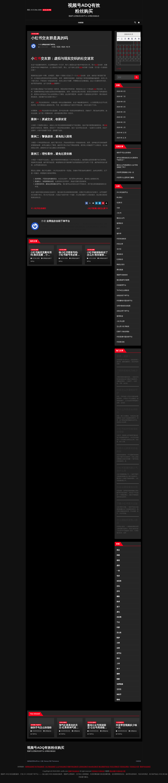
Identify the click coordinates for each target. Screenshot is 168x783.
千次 (118, 622)
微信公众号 (121, 218)
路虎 (118, 601)
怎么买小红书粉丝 (123, 326)
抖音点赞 (120, 244)
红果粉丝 (120, 259)
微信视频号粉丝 (103, 767)
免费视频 (120, 684)
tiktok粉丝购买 (93, 767)
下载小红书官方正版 (127, 503)
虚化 (118, 612)
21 (132, 55)
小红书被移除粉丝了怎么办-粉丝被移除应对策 (97, 255)
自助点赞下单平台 (123, 311)
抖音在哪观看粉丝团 (127, 487)
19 (125, 55)
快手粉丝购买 (39, 767)
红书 (37, 58)
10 (118, 51)
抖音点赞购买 (114, 767)
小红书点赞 (121, 321)
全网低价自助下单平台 (48, 44)
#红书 (68, 47)
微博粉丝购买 (30, 767)
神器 (118, 555)
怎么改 (119, 632)
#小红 (54, 47)
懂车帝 (119, 233)
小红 (94, 89)
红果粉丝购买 (83, 767)
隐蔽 (118, 679)
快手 (118, 228)
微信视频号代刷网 (123, 280)
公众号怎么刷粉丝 (92, 722)
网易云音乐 (121, 264)
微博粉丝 (120, 223)
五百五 (119, 689)
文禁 (118, 643)
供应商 (119, 617)
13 (129, 51)
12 (125, 51)
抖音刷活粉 (121, 342)
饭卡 (118, 668)
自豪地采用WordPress (33, 761)
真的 (80, 67)
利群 (118, 627)
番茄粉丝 (120, 254)
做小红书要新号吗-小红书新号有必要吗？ (68, 255)
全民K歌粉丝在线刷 (123, 306)
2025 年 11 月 (121, 138)
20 (129, 55)
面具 (118, 658)
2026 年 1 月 (121, 127)
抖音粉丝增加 (124, 767)
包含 (118, 576)
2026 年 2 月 (121, 122)
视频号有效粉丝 (122, 275)
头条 (118, 208)
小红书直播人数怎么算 (97, 208)
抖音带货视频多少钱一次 (125, 172)
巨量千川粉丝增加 (123, 331)
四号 (118, 591)
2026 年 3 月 (121, 117)
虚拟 (118, 565)
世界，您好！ (124, 356)
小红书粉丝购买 (50, 767)
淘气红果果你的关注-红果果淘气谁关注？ (68, 727)
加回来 (119, 581)
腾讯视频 (120, 269)
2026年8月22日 (37, 731)
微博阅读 (120, 316)
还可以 (119, 653)
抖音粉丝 (95, 771)
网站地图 (112, 771)
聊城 (118, 699)
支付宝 (119, 249)
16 (139, 51)
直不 (118, 607)
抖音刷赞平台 (121, 285)
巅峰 (118, 674)
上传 (118, 663)
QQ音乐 (119, 202)
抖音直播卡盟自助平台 (124, 337)
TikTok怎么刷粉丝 (123, 290)
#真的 (63, 47)
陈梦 (118, 637)
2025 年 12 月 (121, 132)
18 (122, 55)
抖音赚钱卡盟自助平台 (124, 300)
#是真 (58, 47)
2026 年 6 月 (121, 101)
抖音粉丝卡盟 (134, 767)
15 (135, 51)
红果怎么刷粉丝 (63, 722)
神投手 (119, 694)
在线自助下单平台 (123, 295)
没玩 (118, 586)
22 (135, 55)
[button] (135, 22)
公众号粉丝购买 (61, 767)
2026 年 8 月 (121, 91)
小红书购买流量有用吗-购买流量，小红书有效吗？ (41, 255)
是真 (105, 125)
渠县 (118, 550)
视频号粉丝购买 (72, 767)
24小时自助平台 (122, 192)
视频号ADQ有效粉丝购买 (45, 747)
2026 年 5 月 (121, 107)
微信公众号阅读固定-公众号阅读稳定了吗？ (97, 727)
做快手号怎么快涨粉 (124, 152)
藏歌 (118, 596)
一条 (118, 570)
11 (122, 51)
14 (132, 51)
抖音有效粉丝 (121, 239)
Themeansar (55, 761)
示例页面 (80, 22)
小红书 (119, 213)
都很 (118, 560)
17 (118, 55)
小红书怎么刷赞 (35, 33)
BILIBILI (119, 197)
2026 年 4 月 (121, 112)
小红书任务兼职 (39, 208)
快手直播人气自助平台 (36, 724)
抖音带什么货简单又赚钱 (125, 177)
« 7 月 (119, 69)
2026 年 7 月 (121, 96)
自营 (118, 648)
